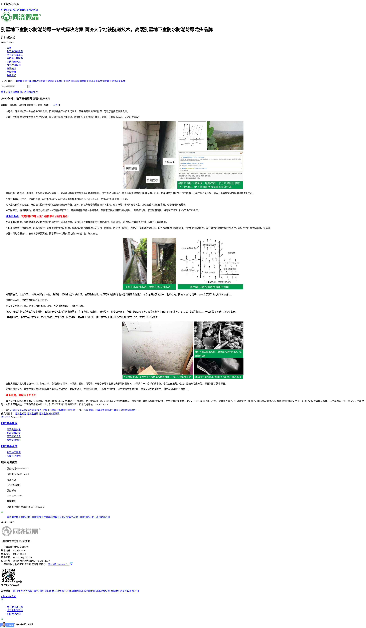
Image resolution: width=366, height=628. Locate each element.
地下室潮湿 (12, 216)
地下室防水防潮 (83, 517)
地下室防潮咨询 (15, 610)
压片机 (135, 591)
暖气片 (65, 591)
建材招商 (56, 591)
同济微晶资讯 (14, 429)
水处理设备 (104, 591)
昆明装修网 (75, 591)
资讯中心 (5, 417)
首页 (3, 92)
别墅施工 (24, 10)
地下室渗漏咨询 (15, 607)
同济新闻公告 (14, 436)
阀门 (15, 591)
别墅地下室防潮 (19, 517)
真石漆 (48, 591)
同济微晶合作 (9, 446)
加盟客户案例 (14, 456)
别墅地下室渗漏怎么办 (113, 81)
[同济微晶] (21, 22)
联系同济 (14, 10)
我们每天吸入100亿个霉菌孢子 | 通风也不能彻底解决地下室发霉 (42, 410)
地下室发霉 (32, 413)
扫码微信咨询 (14, 614)
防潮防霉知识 (31, 92)
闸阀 (95, 591)
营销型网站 (38, 591)
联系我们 (105, 517)
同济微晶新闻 (15, 92)
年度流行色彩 (25, 591)
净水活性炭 (87, 591)
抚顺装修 (115, 591)
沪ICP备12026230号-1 (58, 564)
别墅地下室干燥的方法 (26, 81)
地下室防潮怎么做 (70, 81)
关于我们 (96, 517)
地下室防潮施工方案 (37, 517)
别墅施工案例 (14, 452)
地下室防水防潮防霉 (49, 413)
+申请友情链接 (8, 596)
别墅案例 (5, 10)
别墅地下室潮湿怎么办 (90, 81)
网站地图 (33, 10)
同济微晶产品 (68, 517)
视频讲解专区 (14, 440)
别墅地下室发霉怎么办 (49, 81)
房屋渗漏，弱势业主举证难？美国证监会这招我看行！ (111, 410)
